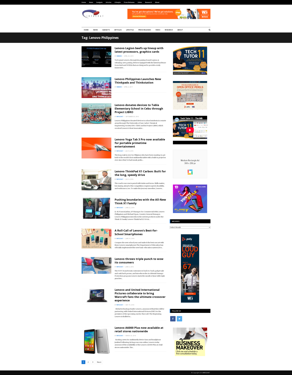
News (91, 2)
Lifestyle (118, 2)
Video (140, 2)
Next (99, 362)
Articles (108, 2)
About (157, 2)
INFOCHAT (206, 373)
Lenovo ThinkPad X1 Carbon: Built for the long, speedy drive (140, 173)
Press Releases (129, 2)
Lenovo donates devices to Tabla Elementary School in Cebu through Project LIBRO (139, 108)
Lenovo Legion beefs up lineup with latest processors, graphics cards (139, 49)
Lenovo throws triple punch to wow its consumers (139, 260)
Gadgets (99, 2)
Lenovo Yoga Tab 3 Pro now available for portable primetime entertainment (140, 142)
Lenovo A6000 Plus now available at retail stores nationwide (139, 329)
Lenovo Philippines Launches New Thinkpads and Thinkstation (138, 80)
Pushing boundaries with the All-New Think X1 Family (140, 201)
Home (84, 2)
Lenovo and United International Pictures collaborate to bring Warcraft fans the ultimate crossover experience (140, 295)
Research (148, 2)
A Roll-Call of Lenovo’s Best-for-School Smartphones (136, 232)
